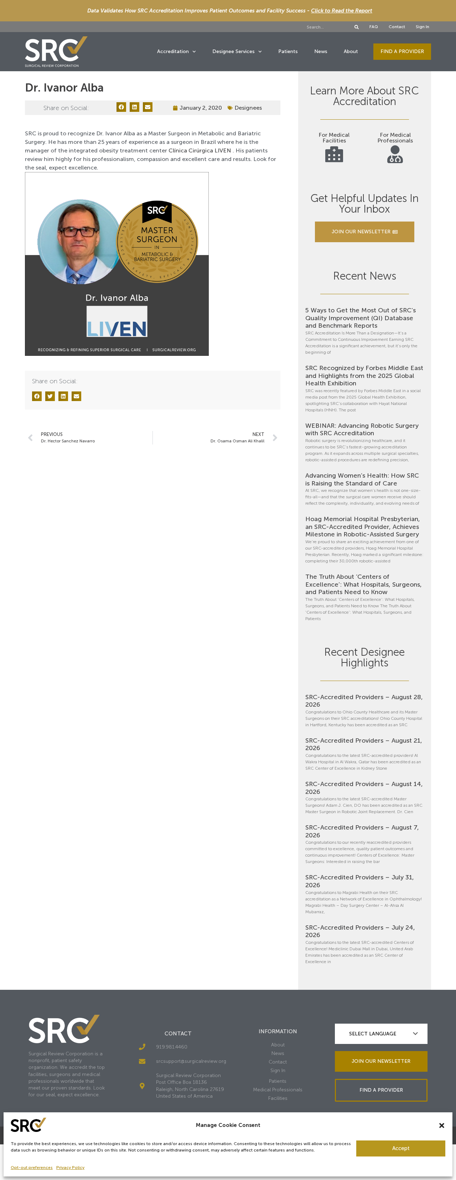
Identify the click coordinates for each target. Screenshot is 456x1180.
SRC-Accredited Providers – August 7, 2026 (362, 831)
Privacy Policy (70, 1167)
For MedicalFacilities (333, 137)
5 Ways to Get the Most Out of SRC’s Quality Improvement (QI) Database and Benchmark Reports (360, 317)
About (351, 51)
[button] (441, 1125)
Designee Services (233, 51)
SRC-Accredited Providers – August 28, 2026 (364, 701)
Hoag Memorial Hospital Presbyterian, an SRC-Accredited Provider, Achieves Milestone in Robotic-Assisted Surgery (362, 526)
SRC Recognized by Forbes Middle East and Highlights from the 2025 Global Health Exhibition (364, 375)
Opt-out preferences (32, 1167)
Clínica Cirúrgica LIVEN (200, 150)
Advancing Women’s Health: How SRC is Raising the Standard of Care (362, 479)
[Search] (357, 27)
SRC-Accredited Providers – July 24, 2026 (360, 931)
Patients (288, 51)
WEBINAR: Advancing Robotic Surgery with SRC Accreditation (362, 429)
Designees (248, 107)
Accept (401, 1148)
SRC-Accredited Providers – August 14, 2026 (364, 788)
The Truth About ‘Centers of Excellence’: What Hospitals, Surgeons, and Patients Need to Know (363, 584)
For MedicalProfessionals (395, 137)
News (320, 51)
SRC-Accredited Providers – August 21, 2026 (363, 744)
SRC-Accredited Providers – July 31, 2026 (359, 881)
